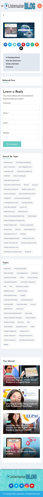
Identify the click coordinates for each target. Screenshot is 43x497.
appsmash (8, 162)
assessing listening (23, 162)
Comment (7, 103)
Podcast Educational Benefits (14, 216)
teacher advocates (10, 243)
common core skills (24, 171)
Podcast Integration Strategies (14, 220)
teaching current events (12, 252)
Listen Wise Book (10, 207)
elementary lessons (11, 189)
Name (6, 113)
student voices (28, 238)
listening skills (27, 202)
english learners (28, 189)
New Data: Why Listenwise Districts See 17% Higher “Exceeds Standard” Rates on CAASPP (21, 428)
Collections (8, 171)
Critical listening (19, 176)
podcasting (32, 216)
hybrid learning (9, 194)
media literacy (9, 211)
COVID (7, 176)
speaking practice (10, 234)
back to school (9, 167)
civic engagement (25, 167)
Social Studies (29, 229)
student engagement (11, 238)
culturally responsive (11, 180)
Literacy (23, 207)
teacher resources (11, 247)
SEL (17, 229)
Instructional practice (27, 194)
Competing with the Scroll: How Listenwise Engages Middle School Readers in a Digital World (21, 380)
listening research (11, 202)
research (8, 229)
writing (28, 252)
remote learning (26, 225)
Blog (8, 374)
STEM (23, 234)
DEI (26, 185)
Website (6, 133)
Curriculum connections (12, 185)
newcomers (22, 211)
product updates (10, 225)
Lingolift (7, 198)
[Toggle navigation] (2, 6)
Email (5, 123)
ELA (34, 185)
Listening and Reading (22, 198)
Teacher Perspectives (28, 243)
